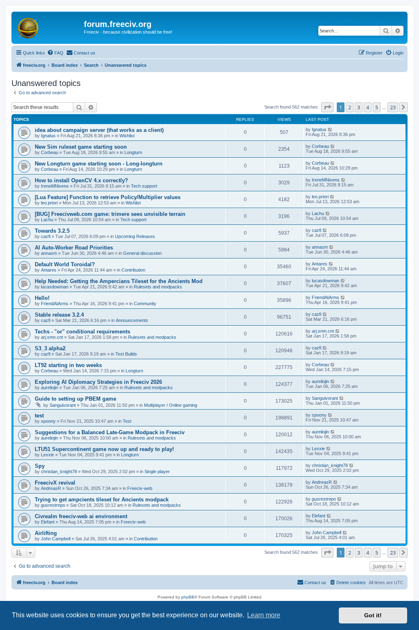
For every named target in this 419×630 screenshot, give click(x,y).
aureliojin (49, 387)
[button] (327, 107)
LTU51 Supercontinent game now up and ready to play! (104, 449)
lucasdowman (54, 286)
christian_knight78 (59, 471)
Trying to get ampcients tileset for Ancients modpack (102, 499)
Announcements (132, 320)
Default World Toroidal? (65, 264)
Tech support (144, 186)
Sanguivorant (63, 405)
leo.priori (49, 202)
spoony (48, 421)
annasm (49, 253)
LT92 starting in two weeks (68, 365)
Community (145, 303)
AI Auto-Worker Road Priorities (74, 248)
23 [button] (393, 107)
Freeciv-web (139, 488)
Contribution (133, 269)
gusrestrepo (53, 505)
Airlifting (46, 533)
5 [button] (376, 107)
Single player (157, 471)
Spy (40, 466)
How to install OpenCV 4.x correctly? (81, 180)
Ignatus (48, 135)
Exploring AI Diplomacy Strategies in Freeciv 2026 (98, 382)
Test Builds (126, 353)
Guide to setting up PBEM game (75, 399)
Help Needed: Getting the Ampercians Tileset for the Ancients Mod (119, 281)
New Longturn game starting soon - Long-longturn (98, 164)
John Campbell (55, 538)
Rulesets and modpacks (158, 286)
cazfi (45, 236)
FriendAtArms (54, 303)
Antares (48, 269)
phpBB (187, 597)
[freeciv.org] (49, 27)
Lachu (47, 219)
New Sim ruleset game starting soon (81, 147)
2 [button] (349, 107)
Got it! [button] (373, 615)
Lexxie (47, 454)
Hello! (42, 298)
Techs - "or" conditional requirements (82, 332)
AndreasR (51, 488)
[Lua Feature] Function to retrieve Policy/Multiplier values (107, 197)
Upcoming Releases (135, 236)
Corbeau (49, 152)
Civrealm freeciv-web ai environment (81, 516)
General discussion (142, 253)
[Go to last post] (330, 129)
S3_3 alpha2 (50, 348)
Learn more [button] (263, 615)
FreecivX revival (55, 483)
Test (127, 421)
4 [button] (367, 107)
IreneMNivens (55, 186)
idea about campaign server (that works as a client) (99, 130)
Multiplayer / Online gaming (170, 405)
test (39, 415)
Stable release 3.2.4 (59, 315)
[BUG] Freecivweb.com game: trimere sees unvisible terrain (110, 214)
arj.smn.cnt (52, 337)
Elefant (47, 521)
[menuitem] (55, 53)
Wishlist (127, 135)
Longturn (133, 152)
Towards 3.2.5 (52, 231)
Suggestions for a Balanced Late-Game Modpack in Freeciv (110, 432)
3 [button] (358, 107)
